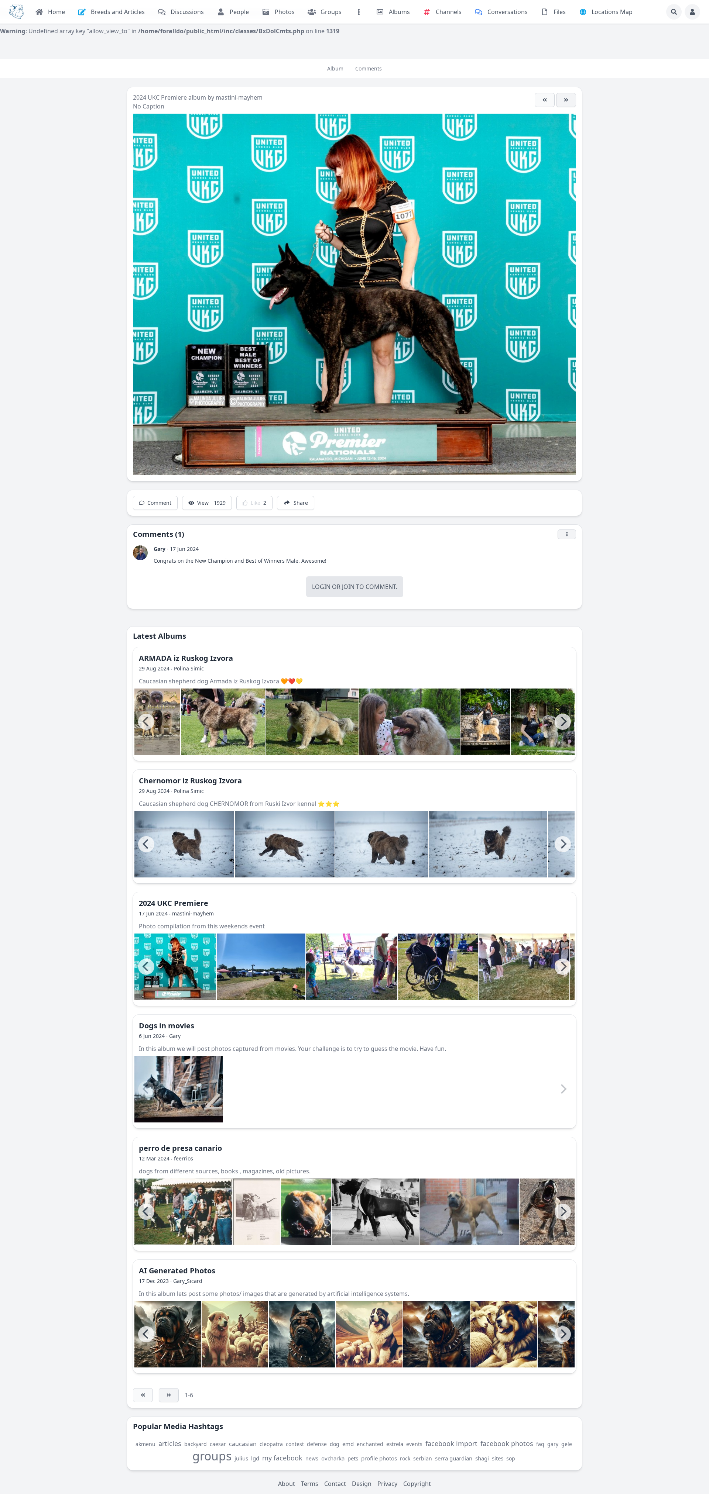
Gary (159, 548)
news (311, 1458)
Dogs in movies (166, 1026)
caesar (218, 1444)
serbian (422, 1458)
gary (552, 1444)
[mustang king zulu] (469, 1212)
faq (540, 1444)
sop (510, 1458)
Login (321, 587)
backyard (195, 1444)
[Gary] (140, 552)
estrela (394, 1444)
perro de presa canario (180, 1148)
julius (241, 1458)
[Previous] (146, 722)
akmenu (145, 1444)
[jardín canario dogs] (183, 1212)
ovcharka (333, 1458)
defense (317, 1444)
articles (169, 1443)
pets (352, 1458)
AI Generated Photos (177, 1271)
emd (348, 1444)
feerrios (183, 1158)
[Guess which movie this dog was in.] (178, 1089)
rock (405, 1458)
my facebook (282, 1457)
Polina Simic (189, 668)
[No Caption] (566, 100)
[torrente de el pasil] (554, 1212)
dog (334, 1444)
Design (361, 1484)
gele (566, 1444)
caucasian (243, 1444)
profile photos (379, 1458)
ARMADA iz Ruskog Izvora (186, 658)
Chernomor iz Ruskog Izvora (190, 781)
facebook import (451, 1443)
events (414, 1444)
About (286, 1484)
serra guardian (453, 1458)
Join (348, 587)
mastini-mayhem (239, 97)
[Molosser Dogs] (16, 11)
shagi (482, 1458)
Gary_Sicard (187, 1280)
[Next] (563, 722)
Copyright (417, 1484)
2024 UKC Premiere (160, 97)
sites (497, 1458)
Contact (335, 1484)
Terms (309, 1484)
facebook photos (506, 1443)
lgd (255, 1458)
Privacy (387, 1484)
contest (295, 1444)
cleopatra (271, 1444)
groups (212, 1456)
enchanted (370, 1444)
